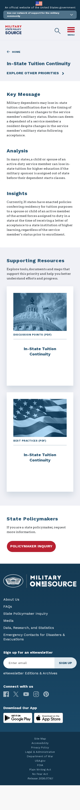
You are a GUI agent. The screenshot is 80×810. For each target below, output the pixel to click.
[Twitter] (16, 694)
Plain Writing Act (40, 769)
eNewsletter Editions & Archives (30, 673)
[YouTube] (26, 694)
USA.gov (40, 760)
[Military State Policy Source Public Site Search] (58, 31)
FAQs (7, 606)
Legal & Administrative (40, 751)
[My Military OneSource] (17, 718)
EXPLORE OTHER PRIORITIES (33, 73)
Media (8, 620)
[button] (40, 15)
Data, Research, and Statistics (28, 628)
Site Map (40, 738)
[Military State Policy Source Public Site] (13, 33)
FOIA (40, 765)
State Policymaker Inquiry (25, 613)
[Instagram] (36, 694)
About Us (11, 599)
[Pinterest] (46, 694)
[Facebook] (6, 694)
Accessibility (40, 743)
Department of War (40, 756)
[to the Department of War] (39, 3)
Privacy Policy (40, 747)
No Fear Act (40, 774)
